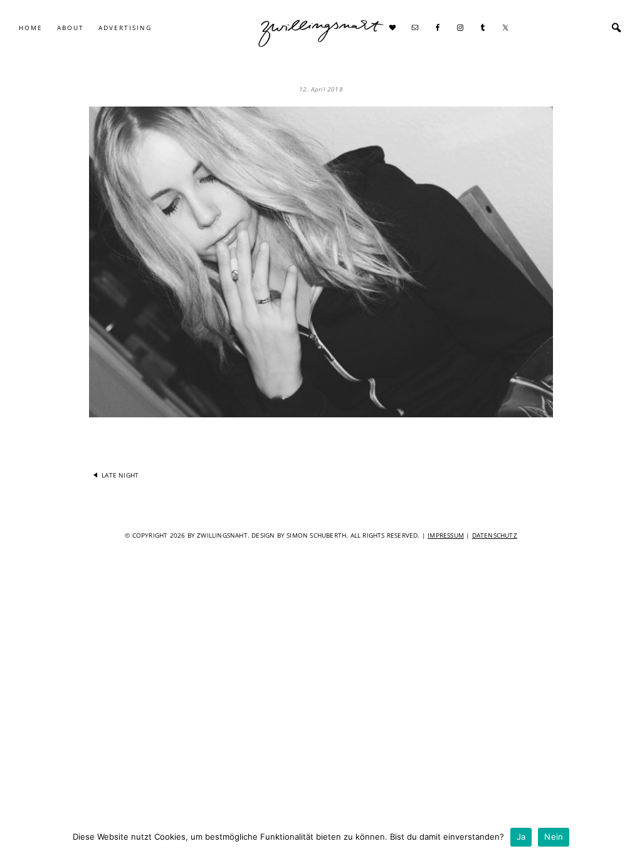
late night (120, 475)
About (70, 27)
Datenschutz (494, 535)
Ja (521, 837)
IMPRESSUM (446, 535)
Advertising (125, 27)
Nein (553, 837)
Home (31, 27)
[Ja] (626, 837)
